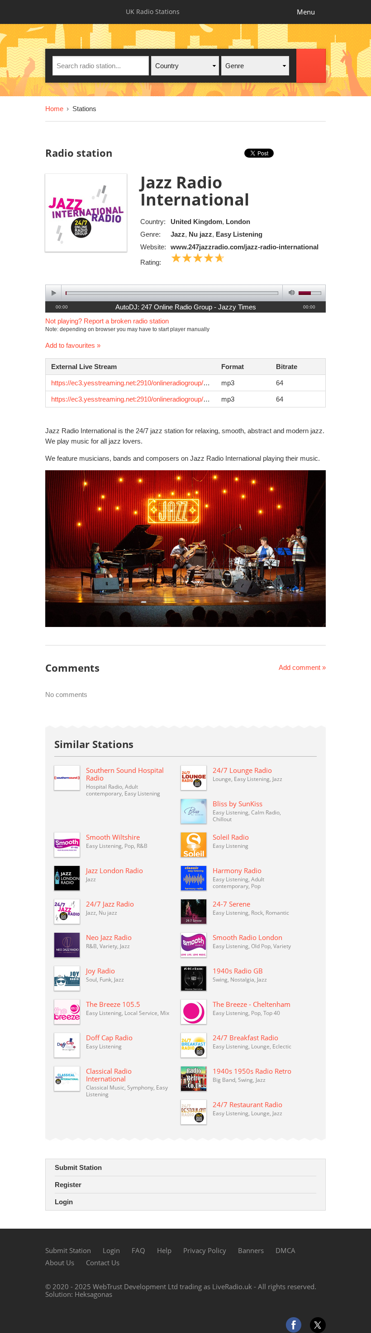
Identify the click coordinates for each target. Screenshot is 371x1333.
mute (290, 293)
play (54, 293)
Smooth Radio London (247, 937)
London (238, 221)
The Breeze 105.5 (113, 1004)
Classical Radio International (109, 1074)
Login (64, 1202)
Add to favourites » (72, 345)
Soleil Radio (231, 837)
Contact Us (102, 1262)
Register (68, 1184)
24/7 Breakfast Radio (245, 1037)
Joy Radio (100, 970)
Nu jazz (200, 234)
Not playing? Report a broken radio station (107, 321)
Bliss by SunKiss (237, 803)
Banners (251, 1250)
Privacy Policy (204, 1250)
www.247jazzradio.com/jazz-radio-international (245, 247)
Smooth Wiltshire (113, 837)
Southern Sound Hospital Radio (125, 774)
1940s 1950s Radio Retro (252, 1071)
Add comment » (302, 667)
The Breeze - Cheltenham (251, 1004)
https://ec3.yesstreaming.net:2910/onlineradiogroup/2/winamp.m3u (149, 383)
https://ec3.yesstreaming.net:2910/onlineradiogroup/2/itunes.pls (144, 399)
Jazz (178, 234)
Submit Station (78, 1167)
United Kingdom (196, 221)
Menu (306, 11)
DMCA (285, 1250)
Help (164, 1250)
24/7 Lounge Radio (242, 770)
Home (54, 108)
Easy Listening (239, 234)
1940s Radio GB (238, 970)
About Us (59, 1262)
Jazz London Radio (114, 870)
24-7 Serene (231, 903)
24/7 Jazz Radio (110, 903)
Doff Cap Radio (109, 1037)
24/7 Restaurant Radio (247, 1104)
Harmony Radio (237, 870)
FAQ (138, 1250)
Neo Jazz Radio (109, 937)
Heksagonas (93, 1294)
